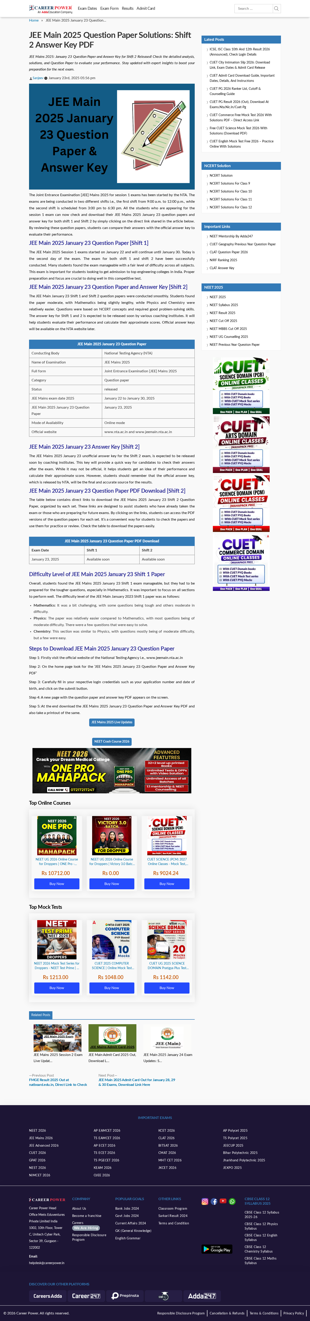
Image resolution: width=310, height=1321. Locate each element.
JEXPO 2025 (232, 1168)
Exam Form (109, 8)
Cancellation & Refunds (227, 1313)
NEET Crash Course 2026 (111, 741)
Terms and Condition (173, 1223)
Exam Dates (87, 8)
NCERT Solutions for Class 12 (231, 207)
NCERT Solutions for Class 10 (231, 191)
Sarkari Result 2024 (172, 1216)
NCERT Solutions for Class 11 (231, 199)
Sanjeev (38, 78)
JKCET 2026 (167, 1168)
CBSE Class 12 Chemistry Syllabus (259, 1249)
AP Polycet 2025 (235, 1130)
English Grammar (127, 1238)
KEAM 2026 (103, 1168)
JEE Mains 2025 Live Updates (111, 722)
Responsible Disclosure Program (89, 1237)
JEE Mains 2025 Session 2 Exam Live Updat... (58, 1058)
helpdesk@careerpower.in (46, 1263)
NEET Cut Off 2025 (223, 321)
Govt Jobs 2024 (127, 1216)
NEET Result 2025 (222, 313)
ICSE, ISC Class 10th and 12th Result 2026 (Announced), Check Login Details (240, 52)
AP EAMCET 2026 (107, 1130)
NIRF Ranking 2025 (223, 260)
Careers (85, 1225)
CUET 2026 (37, 1153)
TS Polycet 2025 (235, 1138)
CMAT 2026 (167, 1153)
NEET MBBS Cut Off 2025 (228, 329)
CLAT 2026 (166, 1138)
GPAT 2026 (37, 1160)
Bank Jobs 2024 (127, 1208)
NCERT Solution (221, 175)
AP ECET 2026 (104, 1145)
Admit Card (146, 8)
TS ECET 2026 (104, 1153)
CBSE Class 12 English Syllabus (261, 1238)
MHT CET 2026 (170, 1160)
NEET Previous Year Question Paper (235, 344)
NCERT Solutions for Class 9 (230, 183)
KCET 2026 (166, 1130)
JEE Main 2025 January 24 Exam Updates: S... (167, 1058)
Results (127, 8)
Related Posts (40, 1015)
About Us (79, 1208)
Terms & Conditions (264, 1313)
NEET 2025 (218, 297)
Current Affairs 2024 (130, 1223)
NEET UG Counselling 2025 (229, 337)
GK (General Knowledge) (133, 1231)
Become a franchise (86, 1216)
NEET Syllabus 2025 (224, 305)
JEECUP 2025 (233, 1145)
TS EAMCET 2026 (107, 1138)
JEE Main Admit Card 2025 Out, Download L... (112, 1058)
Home (34, 20)
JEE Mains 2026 (41, 1138)
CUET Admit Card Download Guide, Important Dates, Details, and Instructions (242, 78)
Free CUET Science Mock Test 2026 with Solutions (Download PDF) (238, 131)
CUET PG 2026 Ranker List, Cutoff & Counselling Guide (235, 91)
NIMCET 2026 (39, 1175)
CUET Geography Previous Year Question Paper (243, 244)
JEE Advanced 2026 (44, 1145)
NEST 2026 (37, 1168)
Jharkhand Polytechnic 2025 (244, 1160)
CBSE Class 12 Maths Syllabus (260, 1261)
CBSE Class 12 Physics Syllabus (261, 1226)
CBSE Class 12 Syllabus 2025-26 (262, 1215)
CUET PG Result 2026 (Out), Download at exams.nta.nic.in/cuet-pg (239, 104)
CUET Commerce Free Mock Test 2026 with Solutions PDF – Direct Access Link (241, 118)
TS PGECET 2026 (106, 1160)
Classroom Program (172, 1208)
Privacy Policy (293, 1313)
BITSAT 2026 (168, 1145)
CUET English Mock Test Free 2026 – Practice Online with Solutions (241, 144)
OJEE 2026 (102, 1175)
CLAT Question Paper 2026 (229, 252)
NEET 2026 (37, 1130)
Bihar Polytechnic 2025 (240, 1153)
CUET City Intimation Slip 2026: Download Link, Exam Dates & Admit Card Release (240, 65)
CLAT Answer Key (222, 268)
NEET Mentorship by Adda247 (231, 236)
